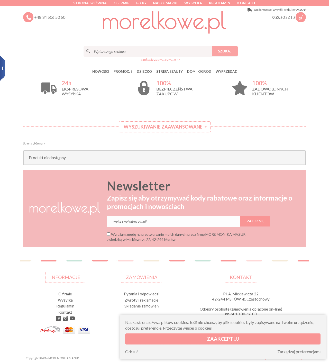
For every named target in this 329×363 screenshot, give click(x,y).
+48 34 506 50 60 (49, 17)
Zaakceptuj (223, 339)
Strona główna (90, 3)
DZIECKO (144, 71)
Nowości (100, 71)
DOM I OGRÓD (199, 71)
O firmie (121, 3)
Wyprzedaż (226, 71)
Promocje (123, 71)
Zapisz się (255, 221)
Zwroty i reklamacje (141, 300)
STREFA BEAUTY (169, 71)
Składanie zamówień (141, 306)
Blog (141, 3)
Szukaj (225, 51)
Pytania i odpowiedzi (141, 294)
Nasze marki (165, 3)
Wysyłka (193, 3)
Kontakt (246, 3)
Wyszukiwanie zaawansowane (163, 127)
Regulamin (219, 3)
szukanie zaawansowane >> (160, 59)
